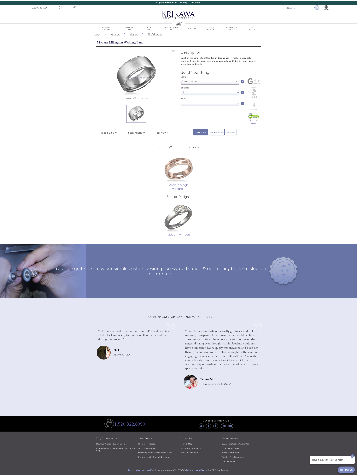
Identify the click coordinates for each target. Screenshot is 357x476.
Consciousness (230, 438)
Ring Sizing (108, 133)
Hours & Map (186, 443)
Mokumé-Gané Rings (171, 28)
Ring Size (185, 88)
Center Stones (210, 28)
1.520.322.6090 (40, 7)
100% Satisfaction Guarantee (235, 443)
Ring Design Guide (232, 28)
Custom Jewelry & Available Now (153, 457)
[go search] (316, 7)
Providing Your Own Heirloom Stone (155, 452)
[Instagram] (223, 425)
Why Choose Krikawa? (108, 438)
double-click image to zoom (137, 98)
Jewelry (192, 28)
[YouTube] (230, 425)
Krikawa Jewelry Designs (197, 469)
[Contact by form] (60, 8)
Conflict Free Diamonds (233, 457)
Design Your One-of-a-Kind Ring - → (178, 2)
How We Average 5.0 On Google (111, 443)
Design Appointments (190, 448)
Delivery (162, 133)
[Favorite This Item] (173, 51)
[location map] (75, 8)
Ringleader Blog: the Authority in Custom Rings (115, 449)
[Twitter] (201, 425)
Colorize (231, 132)
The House (252, 28)
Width (183, 99)
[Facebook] (208, 425)
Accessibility (147, 469)
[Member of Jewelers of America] (254, 109)
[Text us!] (346, 470)
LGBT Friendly (228, 461)
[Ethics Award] (253, 99)
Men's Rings (150, 28)
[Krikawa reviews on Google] (253, 83)
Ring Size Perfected (147, 448)
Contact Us (186, 438)
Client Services (146, 438)
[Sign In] (326, 7)
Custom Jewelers (178, 18)
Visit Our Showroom (189, 452)
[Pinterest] (215, 425)
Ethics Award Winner (231, 452)
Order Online (201, 132)
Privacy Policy (134, 469)
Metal (183, 77)
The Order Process (146, 443)
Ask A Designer (216, 132)
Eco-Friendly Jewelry (231, 448)
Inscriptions (135, 133)
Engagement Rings (107, 28)
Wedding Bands (129, 28)
